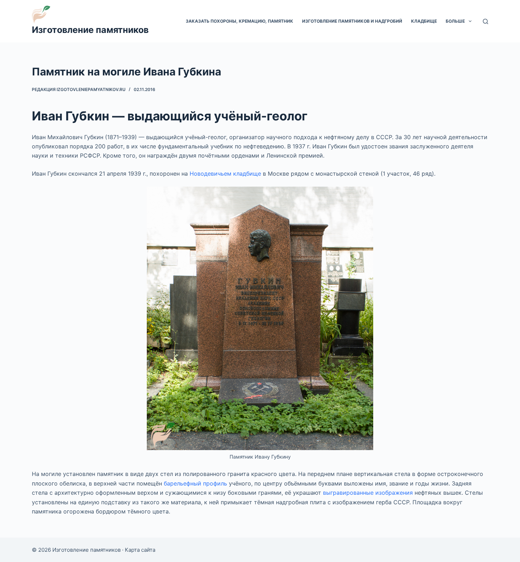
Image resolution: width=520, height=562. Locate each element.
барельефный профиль (195, 483)
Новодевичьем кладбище (225, 173)
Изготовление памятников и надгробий (352, 21)
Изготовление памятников (90, 29)
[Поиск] (485, 21)
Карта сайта (140, 549)
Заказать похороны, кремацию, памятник (239, 21)
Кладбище (424, 21)
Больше (455, 21)
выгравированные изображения (368, 492)
